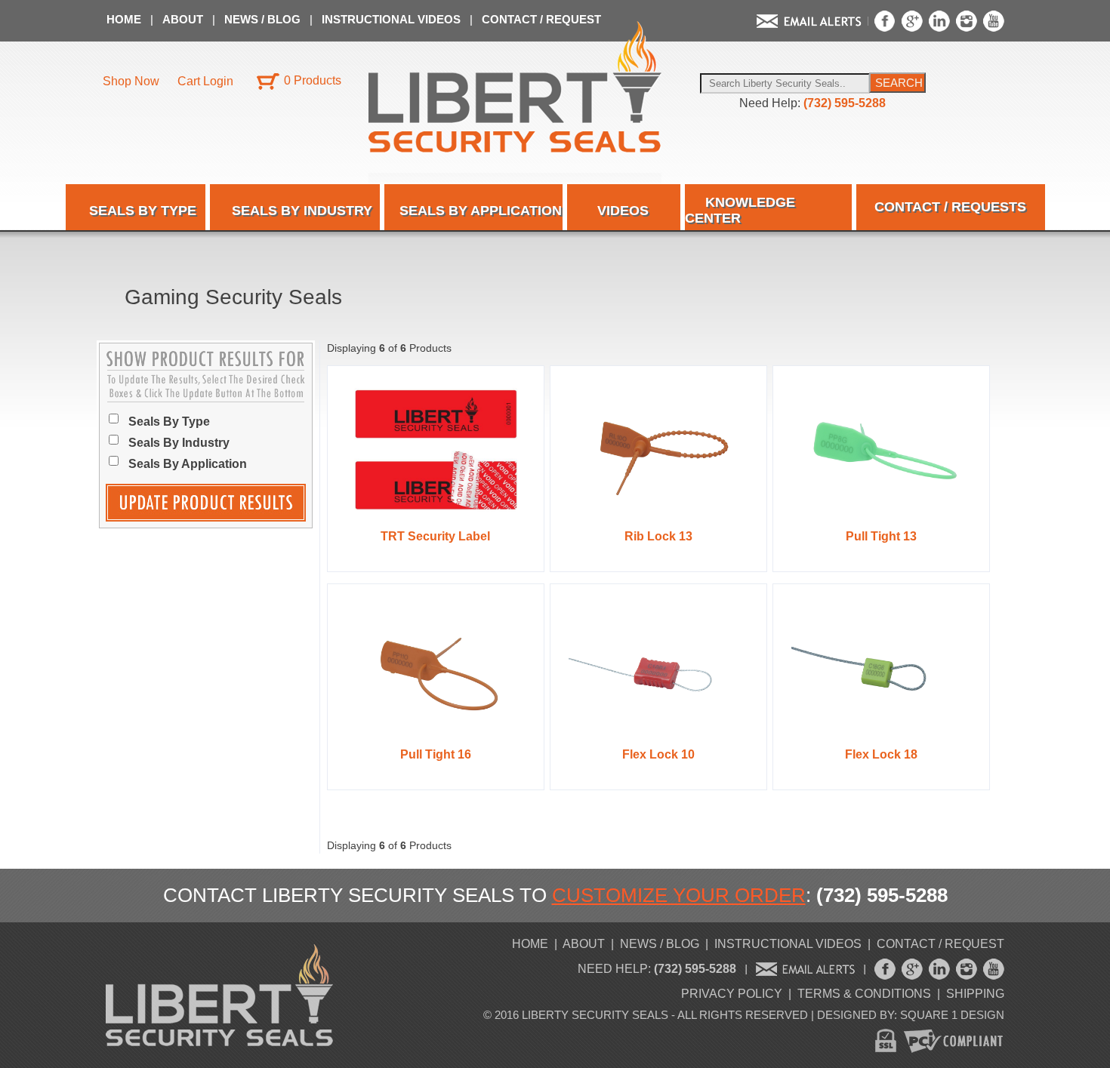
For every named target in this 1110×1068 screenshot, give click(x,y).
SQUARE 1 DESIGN (952, 1014)
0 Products (312, 80)
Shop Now (131, 81)
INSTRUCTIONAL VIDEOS (393, 19)
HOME (125, 19)
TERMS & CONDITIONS (864, 993)
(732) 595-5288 (844, 103)
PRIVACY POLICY (731, 993)
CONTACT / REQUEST (541, 19)
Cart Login (205, 81)
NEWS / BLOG (264, 19)
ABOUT (184, 19)
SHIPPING (975, 993)
